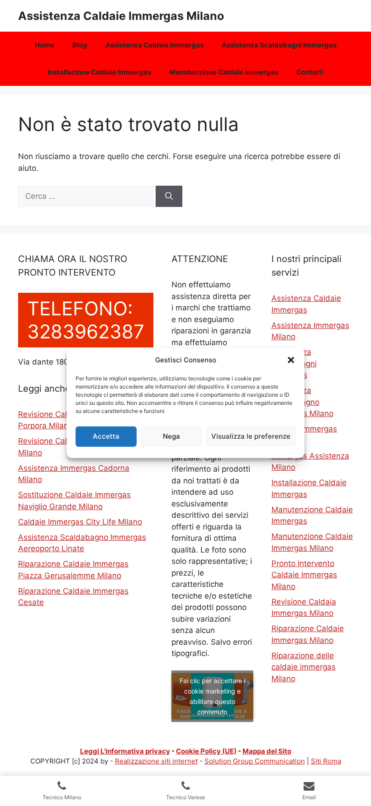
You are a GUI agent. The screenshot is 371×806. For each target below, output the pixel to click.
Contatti (309, 72)
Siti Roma (326, 761)
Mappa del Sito (267, 751)
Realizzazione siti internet (156, 761)
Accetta (106, 436)
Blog (79, 45)
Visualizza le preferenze (250, 436)
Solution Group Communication (255, 761)
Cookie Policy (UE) (206, 751)
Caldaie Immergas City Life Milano (80, 521)
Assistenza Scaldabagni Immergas (279, 45)
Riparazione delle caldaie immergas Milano (303, 667)
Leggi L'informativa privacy (125, 751)
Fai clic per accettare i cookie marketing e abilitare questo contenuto (212, 696)
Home (44, 45)
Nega (171, 436)
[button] (290, 360)
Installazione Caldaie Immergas (99, 72)
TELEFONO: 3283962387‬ (85, 319)
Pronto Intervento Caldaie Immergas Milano (304, 575)
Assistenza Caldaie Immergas (154, 45)
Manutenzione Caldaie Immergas (223, 72)
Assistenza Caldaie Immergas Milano (121, 16)
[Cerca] (169, 196)
